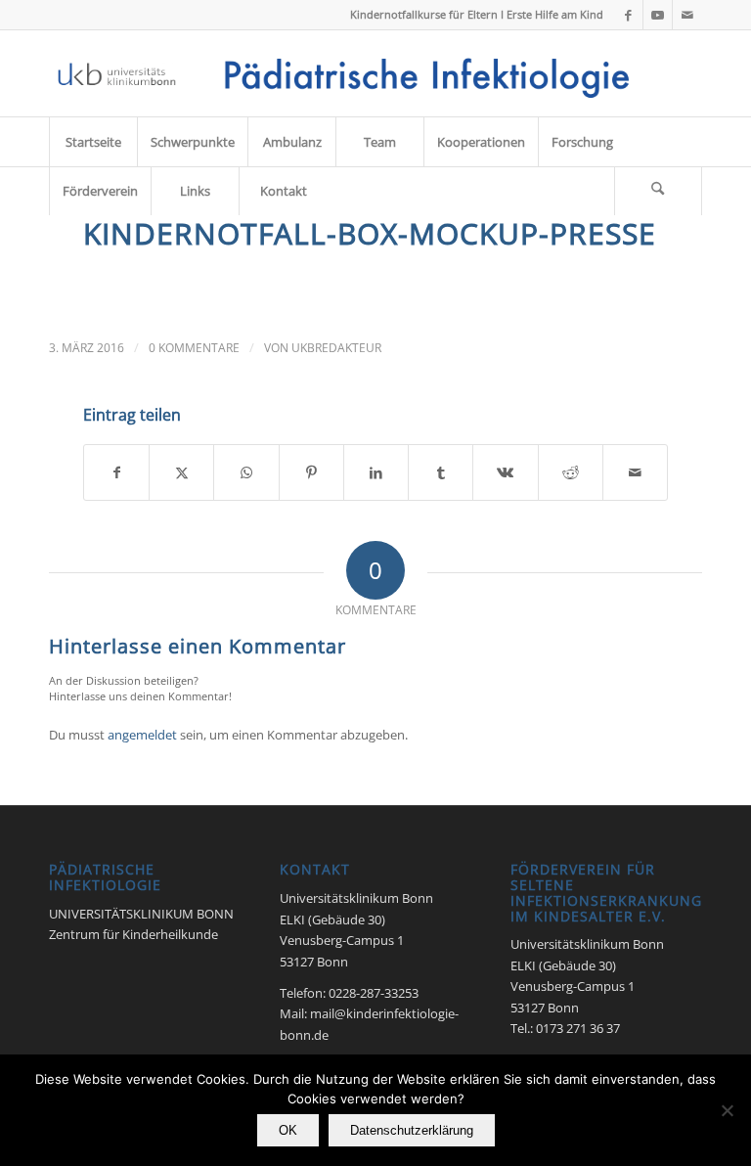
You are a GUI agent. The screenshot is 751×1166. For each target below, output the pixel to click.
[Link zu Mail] (687, 14)
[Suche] (658, 190)
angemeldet (142, 734)
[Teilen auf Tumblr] (440, 472)
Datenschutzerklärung (411, 1130)
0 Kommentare (194, 347)
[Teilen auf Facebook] (116, 472)
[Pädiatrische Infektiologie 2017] (348, 73)
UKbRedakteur (336, 347)
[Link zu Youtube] (657, 14)
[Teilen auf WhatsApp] (246, 472)
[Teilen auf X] (181, 472)
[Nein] (726, 1110)
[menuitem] (93, 141)
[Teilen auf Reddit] (570, 472)
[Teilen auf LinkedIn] (376, 472)
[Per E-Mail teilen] (635, 472)
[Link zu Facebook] (628, 14)
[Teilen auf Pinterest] (311, 472)
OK (288, 1130)
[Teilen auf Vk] (505, 472)
